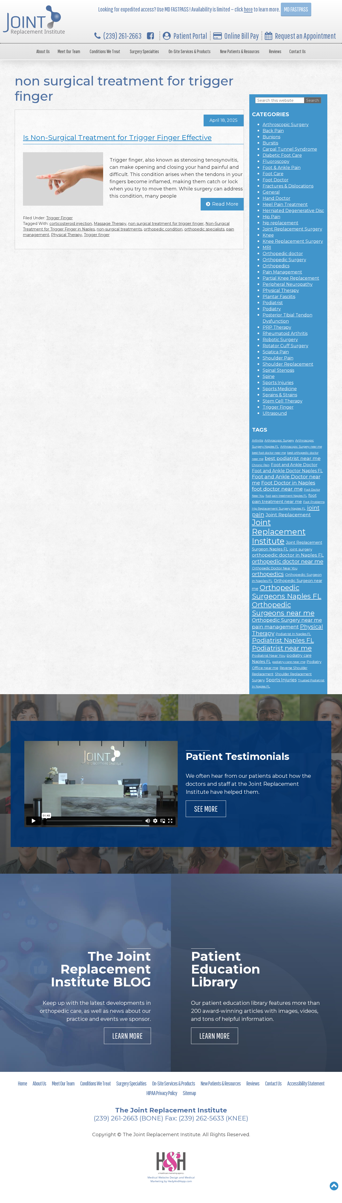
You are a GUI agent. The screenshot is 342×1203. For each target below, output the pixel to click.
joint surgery (301, 549)
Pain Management (282, 272)
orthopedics (268, 574)
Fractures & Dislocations (288, 186)
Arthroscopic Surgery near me (301, 446)
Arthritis (257, 440)
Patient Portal (190, 35)
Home (22, 1083)
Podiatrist (273, 302)
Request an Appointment (305, 35)
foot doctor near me (277, 489)
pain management (275, 627)
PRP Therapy (277, 327)
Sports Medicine (280, 388)
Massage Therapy (110, 223)
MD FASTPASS (296, 9)
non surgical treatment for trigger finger (166, 223)
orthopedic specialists (204, 229)
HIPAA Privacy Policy (161, 1092)
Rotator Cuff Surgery (285, 345)
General (271, 192)
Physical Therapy (66, 234)
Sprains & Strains (280, 394)
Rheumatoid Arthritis (285, 333)
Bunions (271, 136)
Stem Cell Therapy (282, 401)
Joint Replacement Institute (279, 532)
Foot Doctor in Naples (288, 483)
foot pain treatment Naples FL (286, 496)
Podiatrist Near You (268, 655)
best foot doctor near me (269, 453)
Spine (269, 376)
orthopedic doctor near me (287, 561)
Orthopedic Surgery (284, 259)
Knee (268, 235)
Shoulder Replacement (288, 364)
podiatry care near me (288, 662)
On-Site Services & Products (190, 51)
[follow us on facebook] (150, 35)
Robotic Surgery (280, 339)
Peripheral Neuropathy (288, 284)
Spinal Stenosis (278, 370)
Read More (225, 204)
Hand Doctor (276, 198)
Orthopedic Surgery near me (287, 620)
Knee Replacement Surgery (293, 241)
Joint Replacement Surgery (292, 229)
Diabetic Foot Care (282, 155)
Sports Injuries (278, 382)
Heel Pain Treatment (285, 204)
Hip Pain (271, 216)
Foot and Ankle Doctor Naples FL (287, 470)
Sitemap (189, 1092)
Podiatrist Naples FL (283, 640)
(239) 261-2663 (122, 35)
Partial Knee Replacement (291, 278)
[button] (334, 1186)
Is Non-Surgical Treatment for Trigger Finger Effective (117, 137)
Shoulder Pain (278, 358)
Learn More (127, 1035)
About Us (43, 51)
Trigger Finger (59, 218)
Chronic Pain (261, 465)
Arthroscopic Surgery (286, 124)
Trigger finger (97, 234)
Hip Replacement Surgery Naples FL (279, 508)
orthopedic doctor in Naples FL (288, 555)
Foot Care (273, 173)
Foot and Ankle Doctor (294, 464)
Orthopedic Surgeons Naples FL (286, 591)
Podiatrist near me (282, 648)
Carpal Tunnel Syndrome (290, 149)
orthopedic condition (163, 229)
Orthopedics (276, 265)
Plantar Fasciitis (279, 296)
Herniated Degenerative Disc (293, 210)
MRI (267, 247)
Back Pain (273, 130)
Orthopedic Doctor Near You (274, 568)
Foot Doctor (276, 179)
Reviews (275, 51)
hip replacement (280, 222)
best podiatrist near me (293, 458)
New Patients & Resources (239, 51)
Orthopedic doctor (283, 253)
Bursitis (270, 143)
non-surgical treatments (119, 229)
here (248, 9)
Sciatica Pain (276, 351)
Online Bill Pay (241, 35)
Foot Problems (314, 502)
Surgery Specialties (144, 51)
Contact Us (297, 51)
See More (206, 808)
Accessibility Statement (305, 1083)
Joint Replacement (288, 514)
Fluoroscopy (276, 161)
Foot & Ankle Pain (282, 167)
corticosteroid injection (70, 223)
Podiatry (272, 308)
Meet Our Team (69, 51)
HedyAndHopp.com (180, 1181)
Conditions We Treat (105, 51)
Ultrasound (275, 413)
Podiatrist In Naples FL (293, 634)
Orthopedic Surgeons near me (283, 608)
